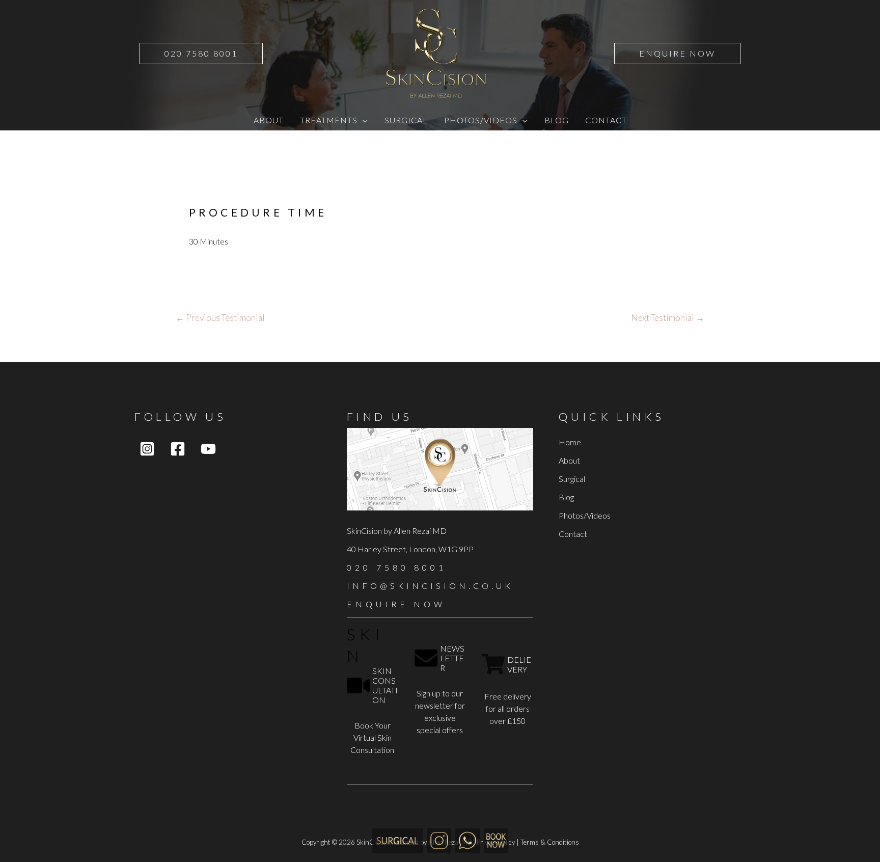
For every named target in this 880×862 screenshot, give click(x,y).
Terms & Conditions (549, 842)
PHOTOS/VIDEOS (480, 120)
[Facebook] (177, 449)
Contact (573, 533)
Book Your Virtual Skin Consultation (372, 737)
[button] (201, 53)
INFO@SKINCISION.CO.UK (430, 585)
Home (570, 442)
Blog (566, 497)
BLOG (556, 120)
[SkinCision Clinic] (439, 839)
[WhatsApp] (467, 839)
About (569, 460)
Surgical (572, 478)
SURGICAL (406, 120)
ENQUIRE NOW (396, 604)
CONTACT (606, 120)
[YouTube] (208, 449)
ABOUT (269, 120)
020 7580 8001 (397, 567)
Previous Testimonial (220, 317)
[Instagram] (147, 449)
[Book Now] (496, 839)
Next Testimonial (667, 317)
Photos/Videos (585, 515)
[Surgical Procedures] (397, 839)
